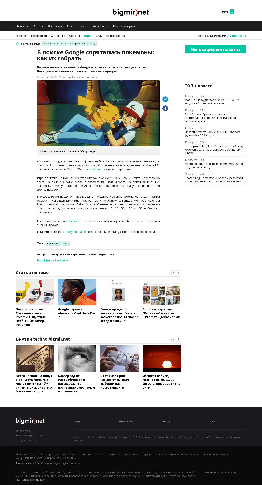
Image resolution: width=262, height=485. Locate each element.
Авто (70, 26)
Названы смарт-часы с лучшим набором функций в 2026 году (212, 133)
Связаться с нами (91, 454)
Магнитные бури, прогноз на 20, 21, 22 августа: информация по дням (161, 381)
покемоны (53, 243)
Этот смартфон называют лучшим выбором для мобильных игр (114, 381)
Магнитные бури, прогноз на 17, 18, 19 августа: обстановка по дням (212, 101)
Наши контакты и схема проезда (37, 454)
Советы (74, 36)
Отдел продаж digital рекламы (60, 463)
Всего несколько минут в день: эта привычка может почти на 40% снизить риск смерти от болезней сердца (35, 383)
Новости (22, 26)
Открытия (58, 36)
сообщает (96, 169)
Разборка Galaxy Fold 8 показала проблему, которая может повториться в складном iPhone (214, 149)
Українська (237, 36)
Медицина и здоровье (110, 36)
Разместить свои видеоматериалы (130, 454)
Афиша (98, 26)
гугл (66, 243)
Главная (21, 36)
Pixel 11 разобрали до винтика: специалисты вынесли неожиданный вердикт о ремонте (210, 117)
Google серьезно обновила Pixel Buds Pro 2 (76, 313)
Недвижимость (128, 421)
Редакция (69, 454)
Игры (87, 36)
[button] (173, 272)
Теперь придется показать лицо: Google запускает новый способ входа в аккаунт (119, 315)
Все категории (124, 26)
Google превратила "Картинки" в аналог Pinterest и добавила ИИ (161, 313)
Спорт (38, 26)
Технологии (39, 36)
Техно (83, 26)
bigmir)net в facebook (52, 260)
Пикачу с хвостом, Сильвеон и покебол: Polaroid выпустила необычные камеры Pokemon (32, 317)
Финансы (55, 26)
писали (72, 221)
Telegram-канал (76, 232)
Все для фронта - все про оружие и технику (69, 43)
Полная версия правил (30, 479)
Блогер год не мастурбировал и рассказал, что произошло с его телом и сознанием (76, 383)
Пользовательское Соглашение (178, 454)
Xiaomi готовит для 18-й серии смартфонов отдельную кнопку (215, 165)
